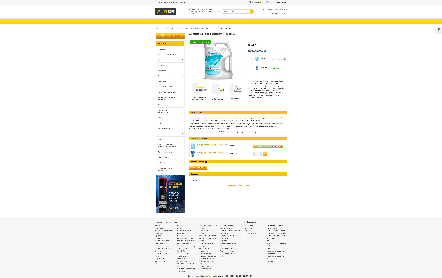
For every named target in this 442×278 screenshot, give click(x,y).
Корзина (255, 2)
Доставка (158, 2)
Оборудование (163, 105)
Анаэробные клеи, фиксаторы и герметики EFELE (185, 263)
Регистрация (281, 2)
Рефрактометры (164, 157)
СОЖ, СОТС (162, 163)
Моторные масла (226, 228)
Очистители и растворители (163, 111)
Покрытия (161, 134)
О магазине (183, 2)
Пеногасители (182, 225)
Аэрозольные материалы (167, 54)
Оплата (247, 231)
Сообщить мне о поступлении (268, 147)
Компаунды (162, 81)
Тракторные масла (227, 251)
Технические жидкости (228, 248)
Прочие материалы (165, 152)
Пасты (160, 118)
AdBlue (157, 225)
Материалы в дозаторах (167, 92)
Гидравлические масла (228, 225)
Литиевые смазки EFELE (207, 256)
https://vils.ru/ (209, 276)
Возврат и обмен (170, 2)
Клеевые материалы (165, 76)
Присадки (224, 241)
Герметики (162, 60)
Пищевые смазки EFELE (207, 243)
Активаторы (162, 49)
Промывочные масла (228, 243)
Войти (271, 2)
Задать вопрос (198, 168)
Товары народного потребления (165, 169)
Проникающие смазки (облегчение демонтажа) (167, 145)
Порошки (161, 139)
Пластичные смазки (165, 128)
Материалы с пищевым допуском (166, 98)
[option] (217, 60)
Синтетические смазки (207, 259)
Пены (160, 123)
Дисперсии (162, 71)
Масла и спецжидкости (166, 87)
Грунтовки (162, 65)
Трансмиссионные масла (229, 253)
